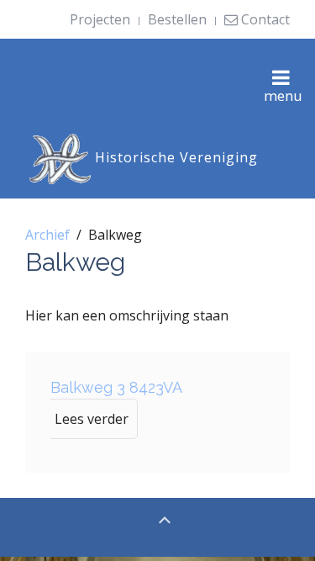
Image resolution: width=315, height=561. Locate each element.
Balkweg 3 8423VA (116, 387)
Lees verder (92, 419)
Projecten (100, 19)
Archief (47, 234)
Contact (264, 19)
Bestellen (177, 19)
